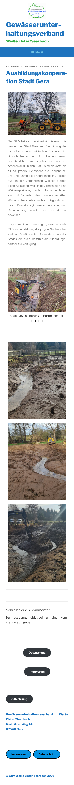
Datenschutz (37, 652)
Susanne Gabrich (50, 66)
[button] (12, 293)
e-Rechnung (19, 699)
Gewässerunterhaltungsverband (35, 29)
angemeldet (29, 617)
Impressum (37, 671)
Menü (39, 52)
